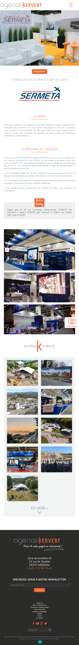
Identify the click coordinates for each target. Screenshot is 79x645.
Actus (39, 616)
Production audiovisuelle (39, 607)
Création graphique (39, 611)
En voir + (39, 508)
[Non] (76, 640)
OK (40, 642)
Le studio (39, 618)
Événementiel (39, 609)
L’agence (39, 603)
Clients (39, 614)
